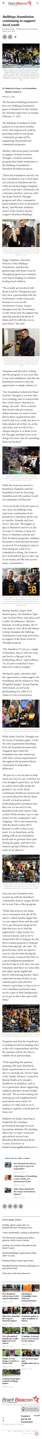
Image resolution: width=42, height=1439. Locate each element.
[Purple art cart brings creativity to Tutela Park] (11, 1352)
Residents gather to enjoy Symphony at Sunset (30, 1318)
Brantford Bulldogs (8, 29)
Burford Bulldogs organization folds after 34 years (19, 1254)
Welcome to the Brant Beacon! (16, 1273)
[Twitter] (10, 37)
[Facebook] (4, 37)
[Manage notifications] (36, 1434)
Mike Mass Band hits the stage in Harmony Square (24, 1192)
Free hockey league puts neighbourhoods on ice (30, 1362)
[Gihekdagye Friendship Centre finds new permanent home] (8, 1177)
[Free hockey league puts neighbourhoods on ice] (31, 1352)
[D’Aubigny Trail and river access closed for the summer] (31, 1330)
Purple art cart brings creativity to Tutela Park (10, 1360)
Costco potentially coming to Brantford (20, 1232)
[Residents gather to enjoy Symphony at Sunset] (31, 1310)
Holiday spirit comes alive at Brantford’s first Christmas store (17, 1226)
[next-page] (7, 1279)
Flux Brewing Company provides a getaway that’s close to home (18, 1239)
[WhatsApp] (20, 1206)
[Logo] (20, 3)
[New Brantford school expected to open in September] (8, 1164)
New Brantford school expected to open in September (25, 1166)
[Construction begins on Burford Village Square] (11, 1373)
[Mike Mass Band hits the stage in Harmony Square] (8, 1190)
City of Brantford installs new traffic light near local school (10, 1339)
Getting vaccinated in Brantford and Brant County (19, 1246)
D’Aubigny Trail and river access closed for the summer (30, 1338)
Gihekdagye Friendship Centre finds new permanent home (25, 1179)
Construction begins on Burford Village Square (11, 1381)
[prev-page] (3, 1279)
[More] (15, 37)
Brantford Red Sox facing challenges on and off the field (20, 1267)
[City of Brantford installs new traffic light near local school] (11, 1330)
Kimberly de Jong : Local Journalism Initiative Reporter (20, 90)
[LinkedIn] (3, 1420)
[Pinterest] (15, 1206)
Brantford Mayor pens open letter (17, 1260)
